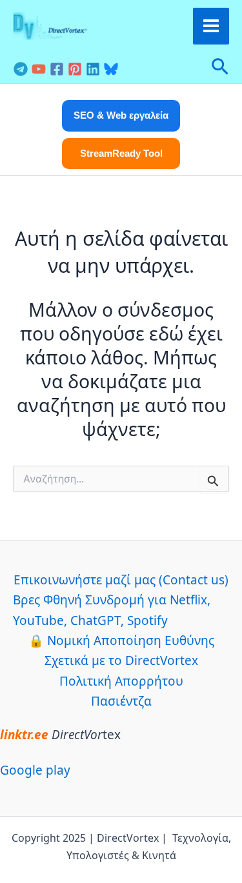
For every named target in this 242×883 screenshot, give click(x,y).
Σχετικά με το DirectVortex (121, 660)
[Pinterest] (75, 69)
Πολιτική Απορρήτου (121, 681)
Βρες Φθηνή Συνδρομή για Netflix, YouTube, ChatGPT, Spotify (111, 609)
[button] (220, 68)
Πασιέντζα (121, 701)
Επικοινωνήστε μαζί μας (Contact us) (121, 579)
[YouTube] (38, 69)
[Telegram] (20, 69)
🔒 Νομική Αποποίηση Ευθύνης (121, 640)
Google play (35, 770)
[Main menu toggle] (211, 26)
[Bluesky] (111, 69)
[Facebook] (57, 69)
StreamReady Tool (121, 153)
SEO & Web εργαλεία (121, 115)
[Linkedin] (93, 69)
